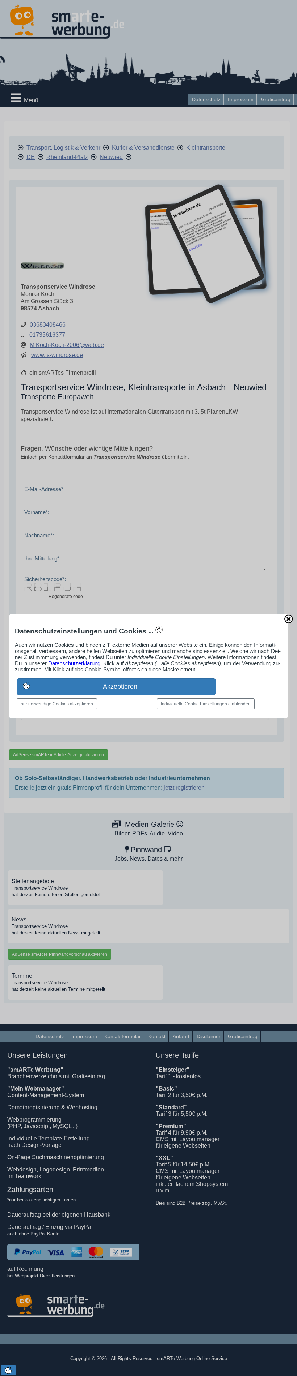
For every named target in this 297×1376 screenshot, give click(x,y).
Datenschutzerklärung (74, 663)
